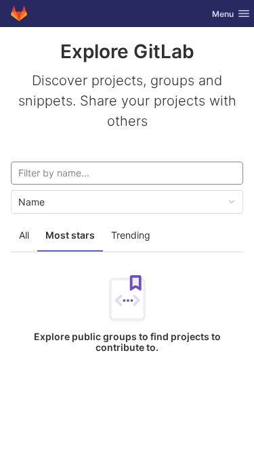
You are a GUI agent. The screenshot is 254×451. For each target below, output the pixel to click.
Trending (130, 235)
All (24, 235)
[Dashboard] (19, 13)
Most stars (70, 235)
